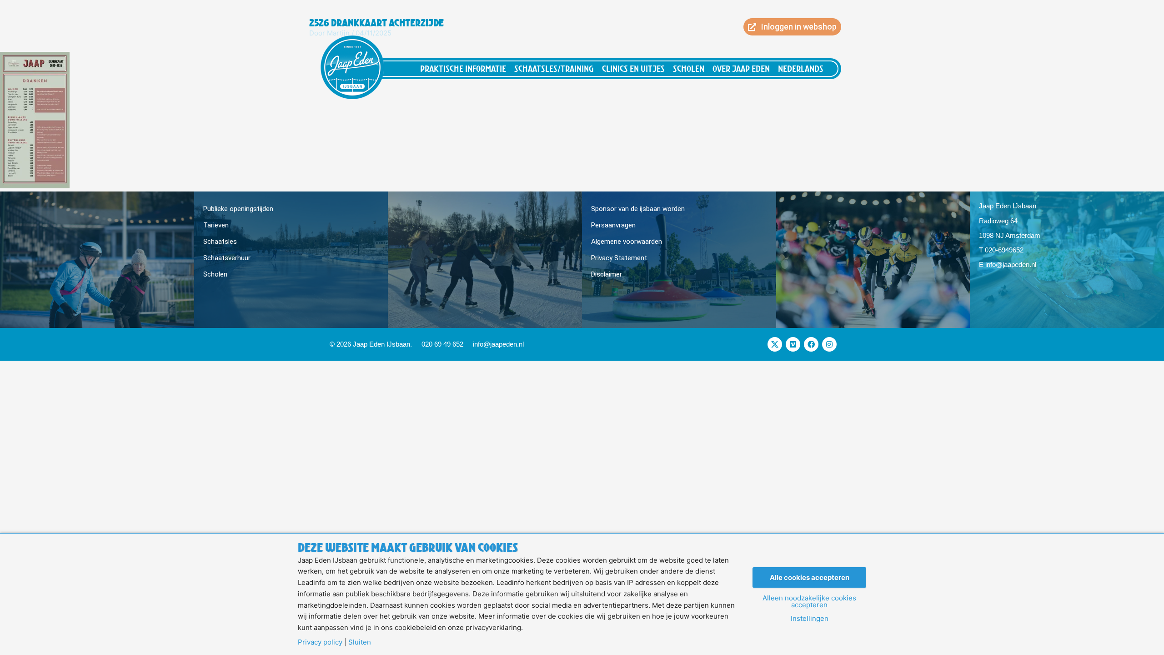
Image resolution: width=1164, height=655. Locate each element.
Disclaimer (606, 274)
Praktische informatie (463, 68)
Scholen (688, 68)
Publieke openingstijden (238, 209)
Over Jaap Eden (741, 68)
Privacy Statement (619, 258)
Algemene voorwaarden (626, 241)
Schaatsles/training (554, 68)
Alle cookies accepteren (809, 577)
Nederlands (800, 68)
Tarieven (216, 225)
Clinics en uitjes (633, 68)
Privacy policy (320, 642)
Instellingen (809, 618)
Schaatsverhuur (227, 258)
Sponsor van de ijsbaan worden (638, 209)
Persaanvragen (613, 225)
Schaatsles (220, 241)
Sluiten (359, 642)
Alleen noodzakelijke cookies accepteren (809, 601)
